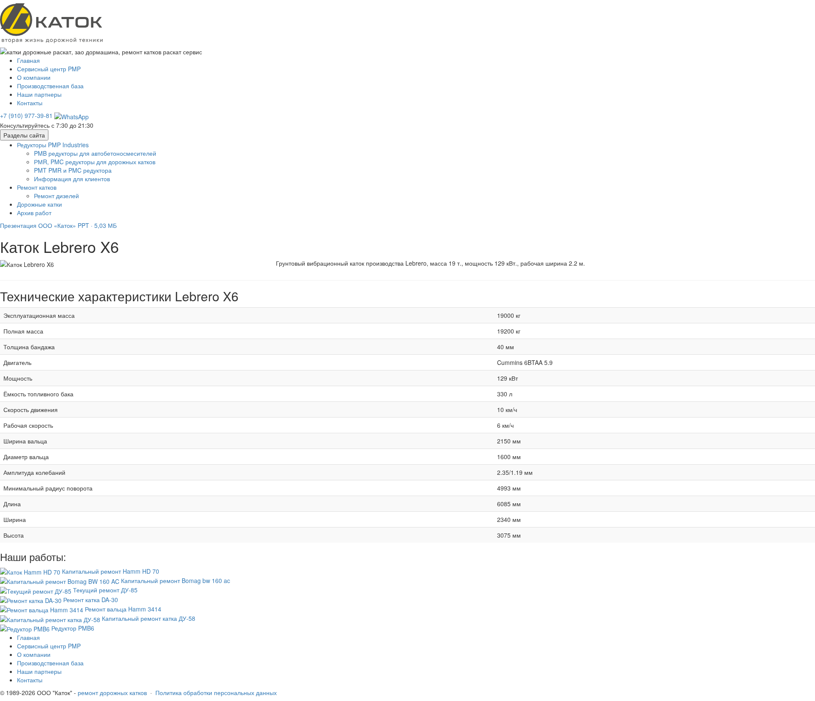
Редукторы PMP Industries (53, 144)
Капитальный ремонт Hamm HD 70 (110, 571)
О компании (34, 77)
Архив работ (34, 212)
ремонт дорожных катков (112, 692)
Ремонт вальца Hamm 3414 (123, 609)
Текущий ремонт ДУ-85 (105, 590)
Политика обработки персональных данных (216, 692)
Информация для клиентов (72, 178)
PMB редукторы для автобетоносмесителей (95, 153)
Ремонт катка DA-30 (90, 599)
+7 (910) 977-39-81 (26, 115)
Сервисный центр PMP (49, 68)
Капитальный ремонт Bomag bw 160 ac (175, 580)
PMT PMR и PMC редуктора (73, 170)
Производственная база (50, 85)
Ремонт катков (36, 187)
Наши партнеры (39, 94)
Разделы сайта (24, 135)
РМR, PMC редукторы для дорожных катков (94, 161)
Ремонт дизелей (56, 195)
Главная (28, 60)
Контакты (29, 102)
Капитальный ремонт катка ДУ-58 (148, 618)
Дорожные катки (39, 204)
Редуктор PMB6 (72, 628)
